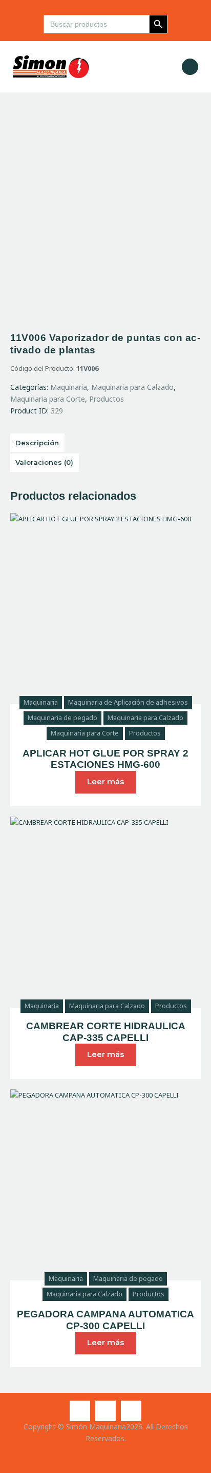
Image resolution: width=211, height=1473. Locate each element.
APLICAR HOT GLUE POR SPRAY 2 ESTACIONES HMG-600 (105, 759)
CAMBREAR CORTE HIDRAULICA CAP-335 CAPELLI (105, 1032)
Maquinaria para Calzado (132, 387)
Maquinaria (68, 387)
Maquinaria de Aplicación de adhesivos (128, 702)
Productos (106, 399)
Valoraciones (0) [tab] (44, 462)
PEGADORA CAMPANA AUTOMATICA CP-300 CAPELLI (105, 1320)
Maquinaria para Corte (47, 399)
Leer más (105, 781)
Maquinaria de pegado (62, 717)
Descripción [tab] (37, 443)
